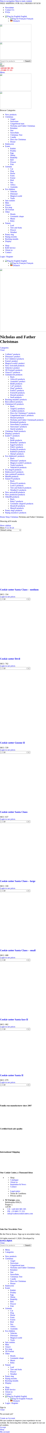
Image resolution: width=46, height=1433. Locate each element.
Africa (12, 185)
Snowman (14, 121)
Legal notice (15, 1191)
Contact (13, 1187)
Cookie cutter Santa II (11, 1075)
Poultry (13, 151)
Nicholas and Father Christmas (22, 126)
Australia (14, 187)
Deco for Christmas (18, 139)
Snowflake (14, 133)
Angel (12, 119)
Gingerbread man (17, 124)
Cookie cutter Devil (10, 658)
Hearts (12, 214)
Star (11, 130)
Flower (13, 162)
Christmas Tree (16, 135)
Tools (12, 198)
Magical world (16, 196)
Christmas (14, 517)
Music (12, 219)
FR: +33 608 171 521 (16, 1211)
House (12, 142)
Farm (12, 176)
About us (14, 1182)
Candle (13, 137)
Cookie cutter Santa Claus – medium (19, 589)
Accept (3, 1427)
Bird (12, 180)
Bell (12, 160)
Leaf (12, 225)
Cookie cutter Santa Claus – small (18, 950)
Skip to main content (23, 1)
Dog (12, 171)
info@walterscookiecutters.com (20, 1214)
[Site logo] (15, 41)
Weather (13, 232)
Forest (12, 178)
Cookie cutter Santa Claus (13, 812)
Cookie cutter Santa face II (14, 1019)
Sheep (12, 155)
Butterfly (13, 157)
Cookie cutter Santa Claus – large (17, 881)
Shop (7, 517)
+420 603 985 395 (6, 68)
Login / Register (11, 1403)
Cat (11, 169)
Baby (12, 221)
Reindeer (14, 128)
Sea (11, 182)
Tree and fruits (16, 228)
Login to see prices (7, 597)
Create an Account (7, 1418)
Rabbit (13, 148)
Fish (12, 164)
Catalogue (14, 1180)
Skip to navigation (7, 1)
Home (2, 517)
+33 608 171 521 (6, 70)
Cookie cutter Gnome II (12, 742)
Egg (12, 153)
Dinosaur (14, 194)
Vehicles (13, 191)
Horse (12, 173)
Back (12, 377)
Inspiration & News (18, 1184)
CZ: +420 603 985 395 (16, 1209)
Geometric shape (17, 216)
